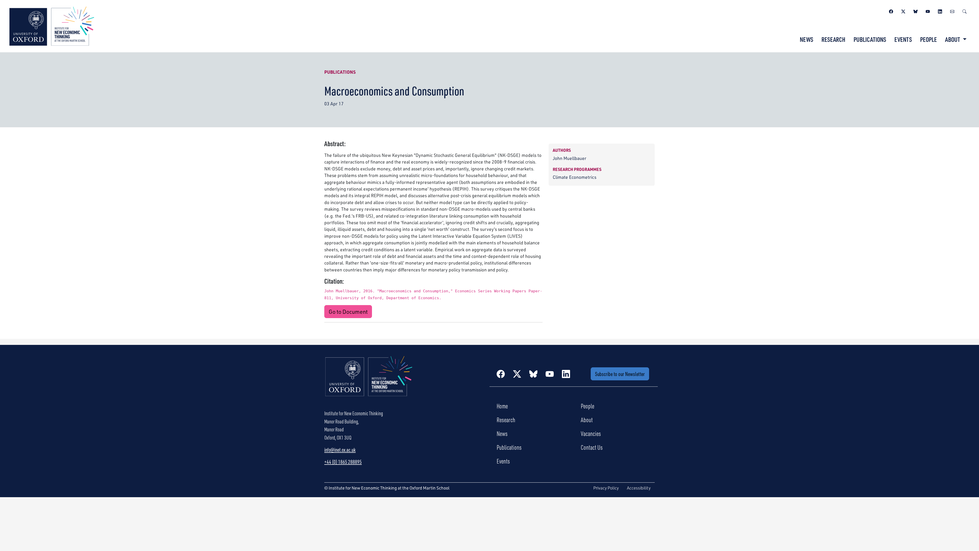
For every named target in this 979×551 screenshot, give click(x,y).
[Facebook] (891, 10)
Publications (870, 39)
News (806, 39)
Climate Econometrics (574, 177)
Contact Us (592, 447)
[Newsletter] (952, 10)
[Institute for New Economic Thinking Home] (369, 381)
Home (502, 406)
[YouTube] (928, 10)
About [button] (953, 39)
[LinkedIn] (940, 10)
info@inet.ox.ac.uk (340, 449)
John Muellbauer (569, 158)
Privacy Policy (606, 488)
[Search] (964, 10)
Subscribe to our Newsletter (620, 373)
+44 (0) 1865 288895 (343, 461)
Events (903, 39)
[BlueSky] (915, 10)
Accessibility (639, 488)
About (587, 420)
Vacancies (591, 433)
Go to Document (348, 311)
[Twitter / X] (903, 10)
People (928, 39)
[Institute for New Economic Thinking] (51, 25)
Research (833, 39)
